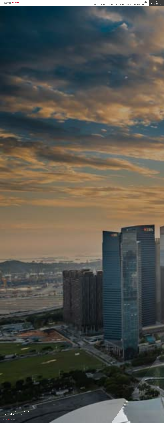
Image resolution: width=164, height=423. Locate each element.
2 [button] (6, 419)
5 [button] (13, 419)
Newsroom (128, 4)
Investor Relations (120, 4)
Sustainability (137, 4)
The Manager (103, 4)
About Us (96, 4)
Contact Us (144, 4)
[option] (82, 211)
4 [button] (11, 419)
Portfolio (111, 4)
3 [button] (8, 419)
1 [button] (3, 419)
